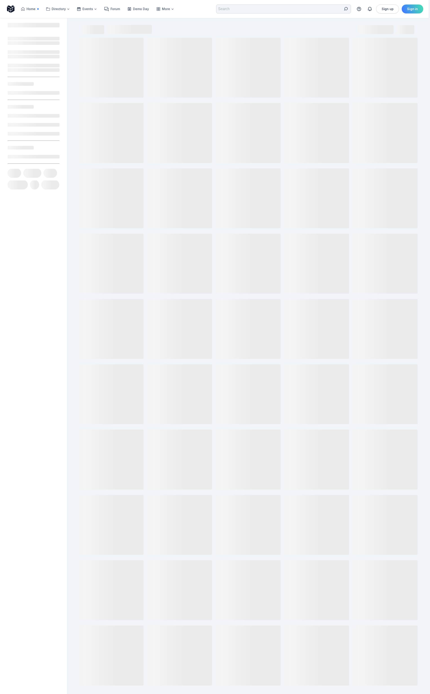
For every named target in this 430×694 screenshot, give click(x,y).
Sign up (388, 9)
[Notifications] (369, 8)
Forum (115, 9)
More (166, 9)
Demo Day (141, 9)
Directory (59, 9)
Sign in (412, 9)
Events (87, 9)
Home (34, 10)
